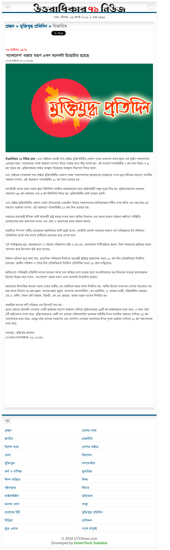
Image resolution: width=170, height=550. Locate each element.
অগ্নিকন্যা (87, 496)
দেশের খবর (89, 430)
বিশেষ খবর (12, 447)
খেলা (8, 455)
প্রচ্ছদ (10, 26)
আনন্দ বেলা (12, 504)
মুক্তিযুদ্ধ (10, 463)
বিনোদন (87, 455)
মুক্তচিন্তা (87, 471)
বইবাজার (10, 487)
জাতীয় (9, 438)
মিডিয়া (9, 520)
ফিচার (85, 487)
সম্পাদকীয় (88, 463)
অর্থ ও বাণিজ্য (13, 471)
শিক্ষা (85, 479)
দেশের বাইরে (90, 447)
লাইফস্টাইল (12, 496)
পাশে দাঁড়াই (89, 528)
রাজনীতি (87, 438)
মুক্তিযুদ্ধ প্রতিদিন (33, 26)
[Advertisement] (79, 373)
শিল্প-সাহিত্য (12, 479)
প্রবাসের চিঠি (12, 512)
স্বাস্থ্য (85, 504)
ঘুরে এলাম (11, 528)
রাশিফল (87, 520)
